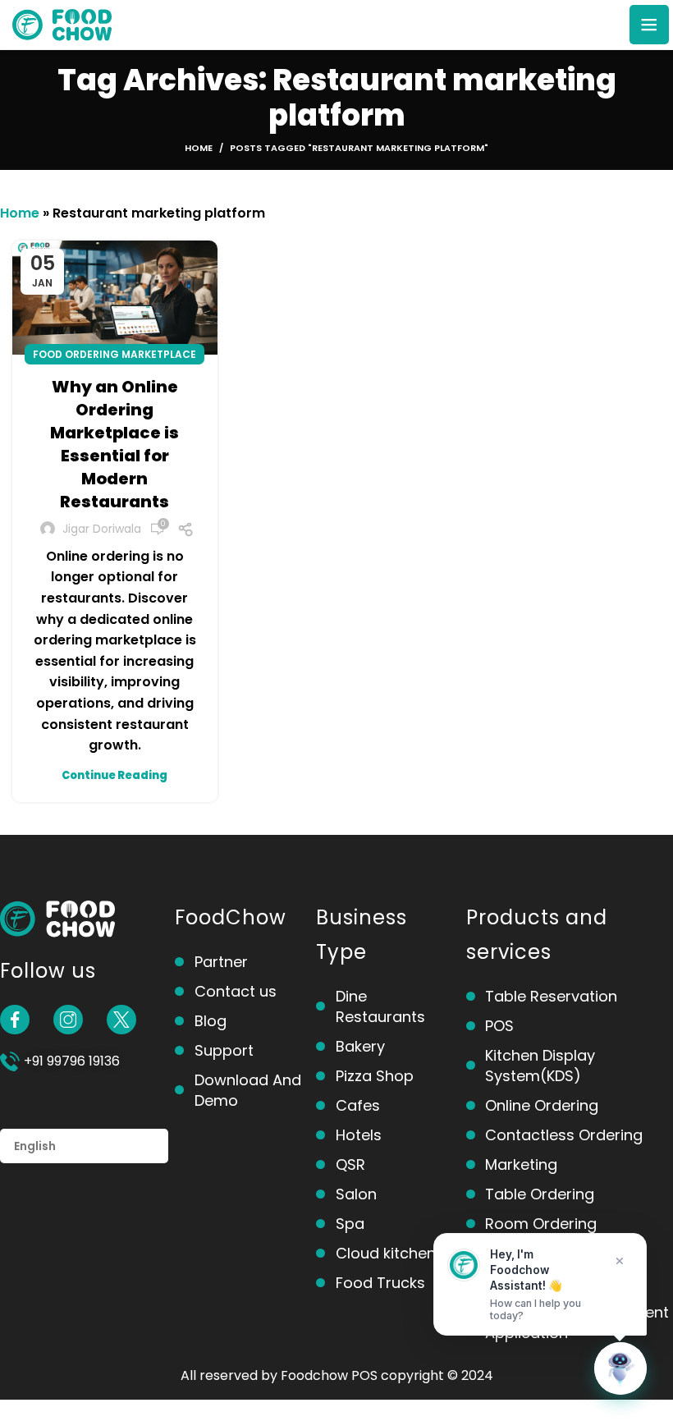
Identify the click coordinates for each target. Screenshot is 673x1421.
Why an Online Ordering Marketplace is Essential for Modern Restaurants (114, 444)
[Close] (619, 1261)
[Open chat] (620, 1368)
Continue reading (114, 775)
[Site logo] (62, 23)
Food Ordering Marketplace (114, 354)
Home (199, 147)
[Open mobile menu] (649, 24)
